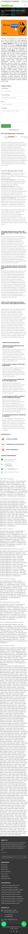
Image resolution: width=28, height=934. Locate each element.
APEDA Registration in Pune (11, 657)
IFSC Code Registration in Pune (7, 636)
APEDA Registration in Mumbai (7, 648)
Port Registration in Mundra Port (15, 617)
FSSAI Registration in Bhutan (13, 482)
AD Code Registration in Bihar (12, 584)
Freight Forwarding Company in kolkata (11, 892)
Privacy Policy (4, 867)
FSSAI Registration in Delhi (18, 484)
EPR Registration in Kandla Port (8, 542)
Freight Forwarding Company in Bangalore (11, 896)
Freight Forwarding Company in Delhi (10, 903)
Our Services (4, 865)
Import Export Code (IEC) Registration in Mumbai (12, 501)
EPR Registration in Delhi (17, 534)
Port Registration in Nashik (19, 609)
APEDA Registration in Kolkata (7, 653)
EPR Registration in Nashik (19, 536)
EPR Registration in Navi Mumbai (8, 537)
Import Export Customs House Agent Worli (10, 834)
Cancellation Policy (5, 878)
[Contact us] (24, 924)
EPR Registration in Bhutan (13, 532)
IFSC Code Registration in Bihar (12, 628)
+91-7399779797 (15, 1)
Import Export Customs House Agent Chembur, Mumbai (14, 690)
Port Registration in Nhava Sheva (12, 612)
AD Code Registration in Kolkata (19, 586)
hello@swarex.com (12, 469)
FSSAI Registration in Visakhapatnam (17, 496)
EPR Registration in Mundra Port (15, 544)
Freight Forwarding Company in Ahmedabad (12, 898)
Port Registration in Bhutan (13, 606)
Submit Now (6, 125)
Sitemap (16, 928)
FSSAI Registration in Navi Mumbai (13, 487)
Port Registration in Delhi (17, 607)
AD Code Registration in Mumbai (8, 581)
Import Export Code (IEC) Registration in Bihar (11, 506)
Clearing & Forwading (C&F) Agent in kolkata (12, 890)
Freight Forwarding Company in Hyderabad (12, 901)
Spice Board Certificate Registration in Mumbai (11, 551)
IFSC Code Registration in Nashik (9, 631)
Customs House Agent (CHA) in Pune (10, 885)
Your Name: (4, 88)
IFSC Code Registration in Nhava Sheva (15, 634)
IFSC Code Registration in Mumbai (8, 624)
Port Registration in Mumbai (7, 604)
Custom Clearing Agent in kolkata (9, 887)
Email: (2, 101)
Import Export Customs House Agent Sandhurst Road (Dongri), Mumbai (14, 797)
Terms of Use (4, 874)
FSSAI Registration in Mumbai (7, 481)
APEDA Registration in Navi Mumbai (14, 654)
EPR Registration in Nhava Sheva (12, 539)
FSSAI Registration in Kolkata (7, 486)
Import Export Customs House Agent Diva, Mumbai (12, 710)
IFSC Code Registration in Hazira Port (9, 639)
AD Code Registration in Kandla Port (14, 594)
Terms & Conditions (6, 871)
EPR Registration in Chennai (18, 541)
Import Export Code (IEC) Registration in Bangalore (12, 503)
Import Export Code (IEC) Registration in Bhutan (12, 504)
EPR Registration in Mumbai (7, 531)
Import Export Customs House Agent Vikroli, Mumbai (13, 821)
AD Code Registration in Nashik (9, 587)
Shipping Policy (5, 876)
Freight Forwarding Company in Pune (10, 894)
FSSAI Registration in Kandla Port (15, 492)
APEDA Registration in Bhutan (13, 649)
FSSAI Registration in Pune (10, 491)
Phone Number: (5, 95)
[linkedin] (26, 1)
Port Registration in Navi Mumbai (8, 611)
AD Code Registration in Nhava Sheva (13, 591)
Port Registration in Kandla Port (8, 616)
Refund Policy (4, 869)
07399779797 (8, 464)
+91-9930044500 (6, 1)
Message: (4, 108)
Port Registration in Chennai (18, 614)
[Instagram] (24, 1)
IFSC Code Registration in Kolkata (19, 629)
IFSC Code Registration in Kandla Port (16, 637)
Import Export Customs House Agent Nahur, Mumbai (13, 784)
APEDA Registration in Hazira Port (11, 661)
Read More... (4, 852)
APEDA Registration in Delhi (18, 651)
